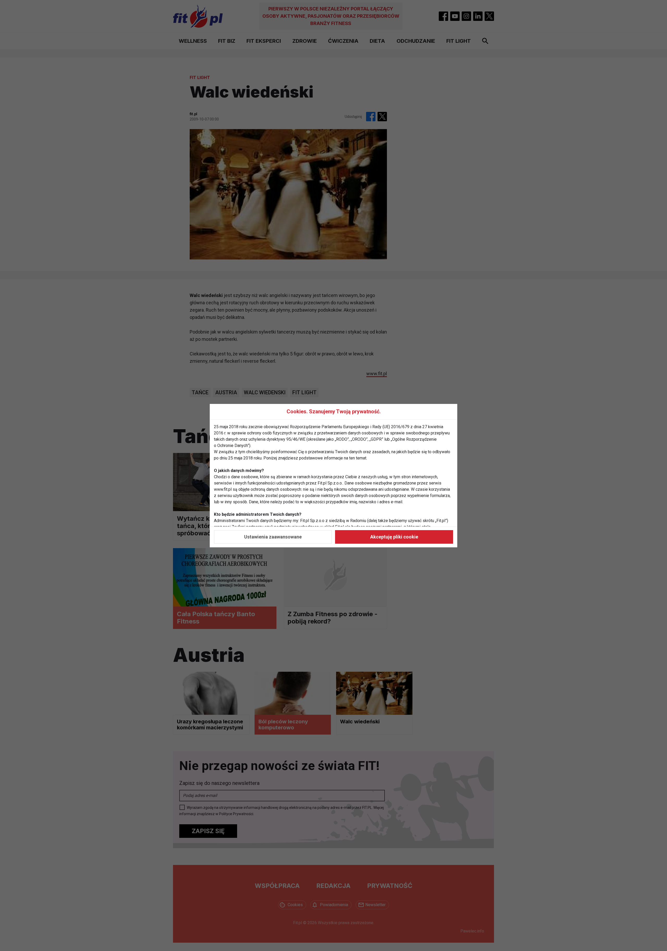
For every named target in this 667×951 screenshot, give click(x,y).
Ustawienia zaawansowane (273, 537)
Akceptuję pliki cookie (394, 537)
